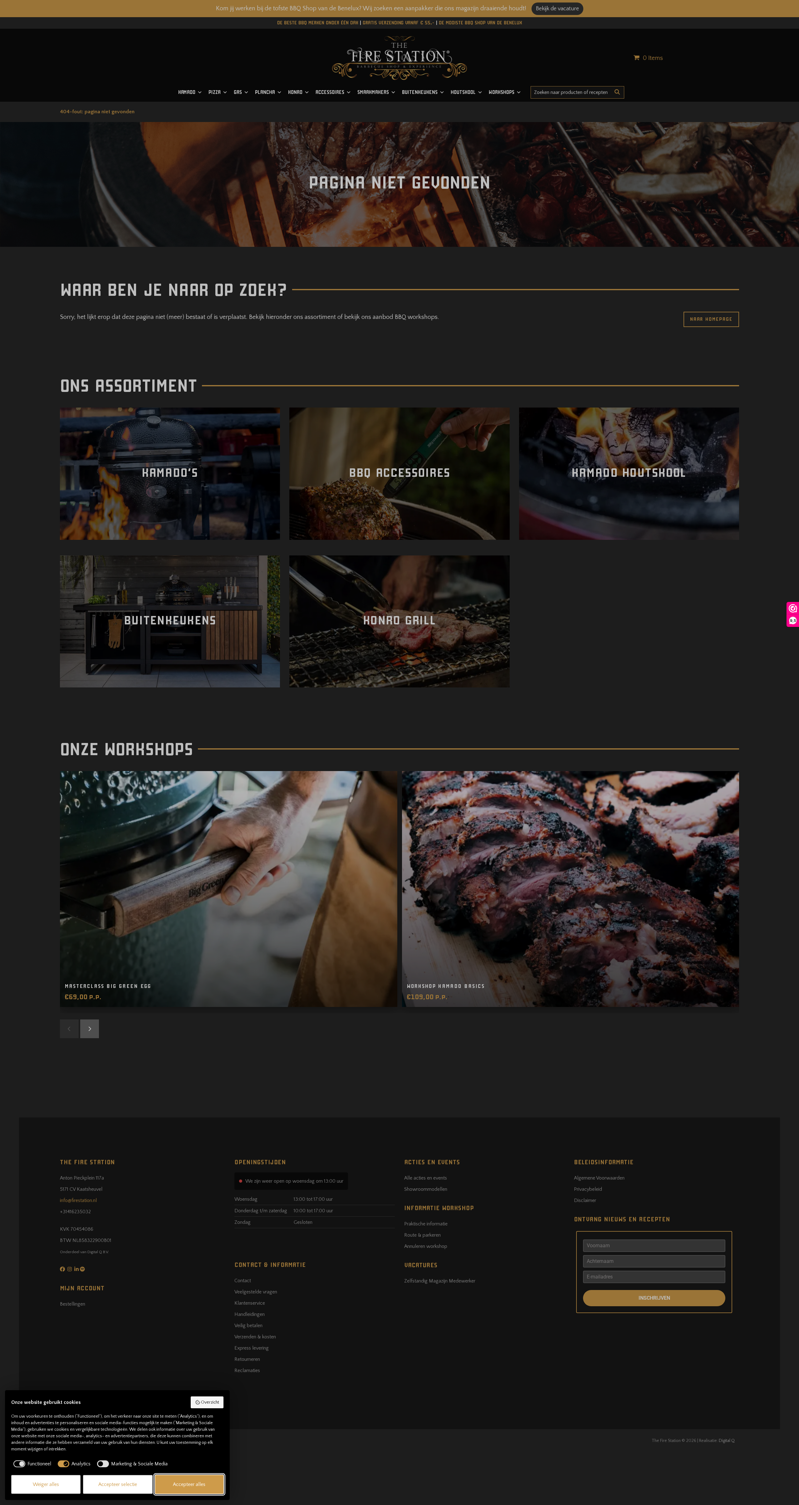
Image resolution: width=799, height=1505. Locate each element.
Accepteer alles (189, 1484)
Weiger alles (46, 1484)
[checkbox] (31, 1464)
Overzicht (210, 1402)
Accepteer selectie (117, 1484)
